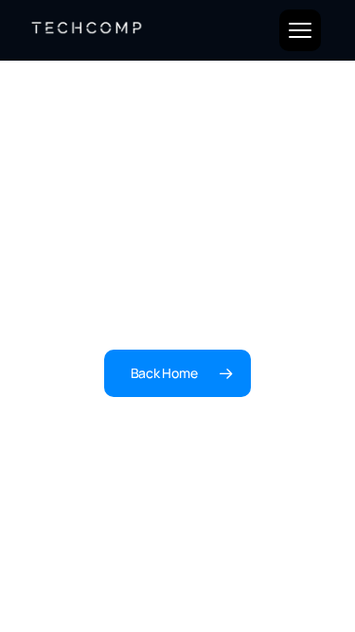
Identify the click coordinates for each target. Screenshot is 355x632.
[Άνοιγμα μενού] (300, 30)
